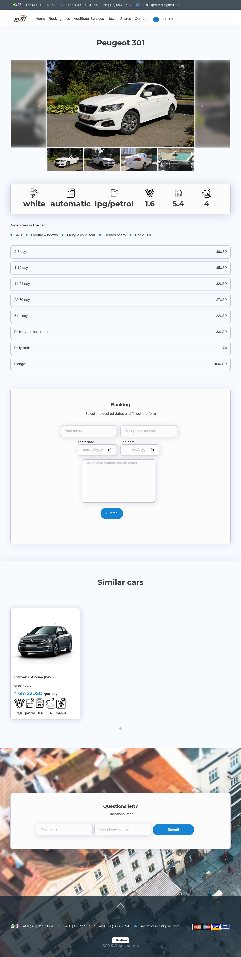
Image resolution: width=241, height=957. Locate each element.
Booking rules (59, 19)
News (112, 19)
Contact (141, 19)
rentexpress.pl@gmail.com (162, 5)
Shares (125, 19)
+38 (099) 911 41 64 (40, 5)
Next (212, 104)
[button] (120, 728)
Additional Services (89, 19)
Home (40, 19)
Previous (28, 104)
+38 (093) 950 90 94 (116, 5)
